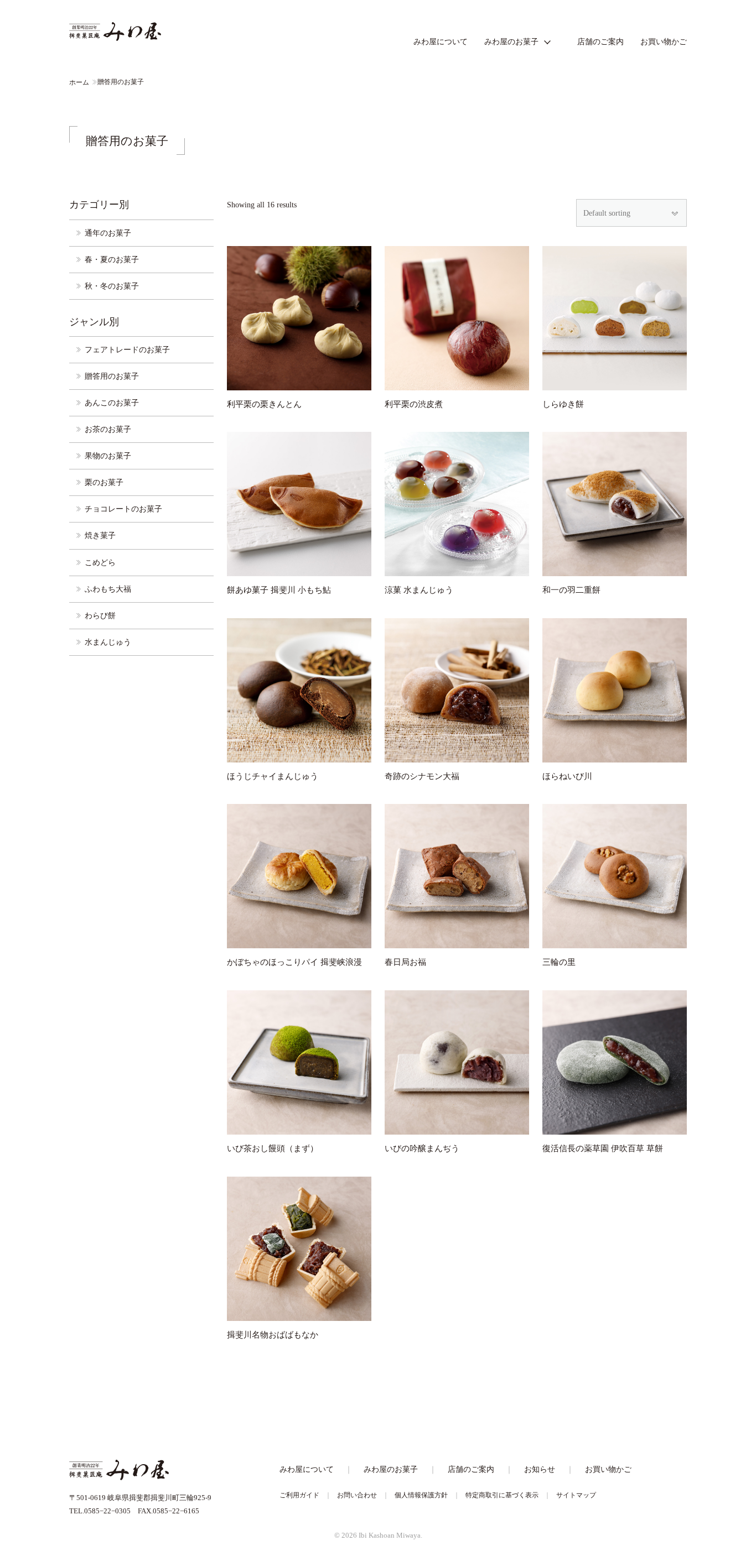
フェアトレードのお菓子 (127, 349)
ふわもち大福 (108, 588)
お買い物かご (663, 41)
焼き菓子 (100, 535)
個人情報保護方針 (421, 1495)
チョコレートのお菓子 (123, 508)
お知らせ (539, 1469)
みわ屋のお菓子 (511, 41)
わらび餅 (100, 615)
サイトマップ (576, 1495)
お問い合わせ (357, 1495)
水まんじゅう (108, 642)
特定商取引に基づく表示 (501, 1495)
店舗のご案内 (600, 41)
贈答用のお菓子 (112, 376)
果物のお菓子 (108, 455)
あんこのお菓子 (112, 402)
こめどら (100, 562)
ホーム (79, 82)
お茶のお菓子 (108, 429)
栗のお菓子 (104, 482)
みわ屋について (440, 41)
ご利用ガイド (299, 1495)
